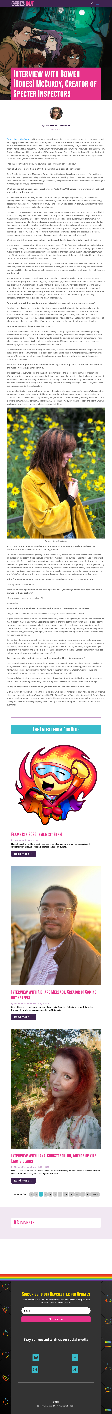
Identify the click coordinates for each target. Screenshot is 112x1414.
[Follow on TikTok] (75, 1369)
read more (21, 854)
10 (65, 1194)
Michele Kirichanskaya (25, 1003)
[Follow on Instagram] (35, 1369)
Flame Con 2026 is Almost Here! (36, 834)
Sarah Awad (20, 840)
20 (71, 1194)
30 (77, 1194)
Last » (95, 1194)
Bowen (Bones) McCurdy (18, 139)
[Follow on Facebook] (75, 1357)
